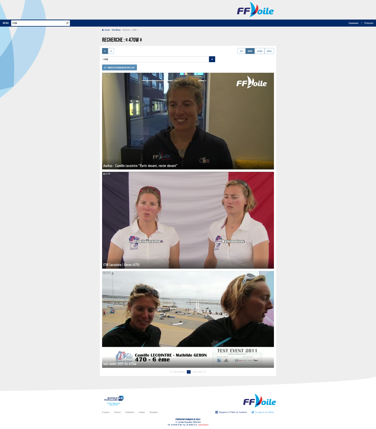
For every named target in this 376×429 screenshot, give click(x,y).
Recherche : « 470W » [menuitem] (130, 30)
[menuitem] (106, 30)
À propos (105, 412)
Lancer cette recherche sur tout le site (121, 68)
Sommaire (154, 412)
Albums (259, 51)
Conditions (129, 412)
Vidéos (250, 51)
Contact (117, 412)
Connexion (353, 23)
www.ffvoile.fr (203, 425)
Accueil (107, 30)
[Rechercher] (67, 22)
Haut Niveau (116, 30)
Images (269, 51)
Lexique (142, 412)
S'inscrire (368, 23)
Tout (241, 51)
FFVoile (255, 9)
